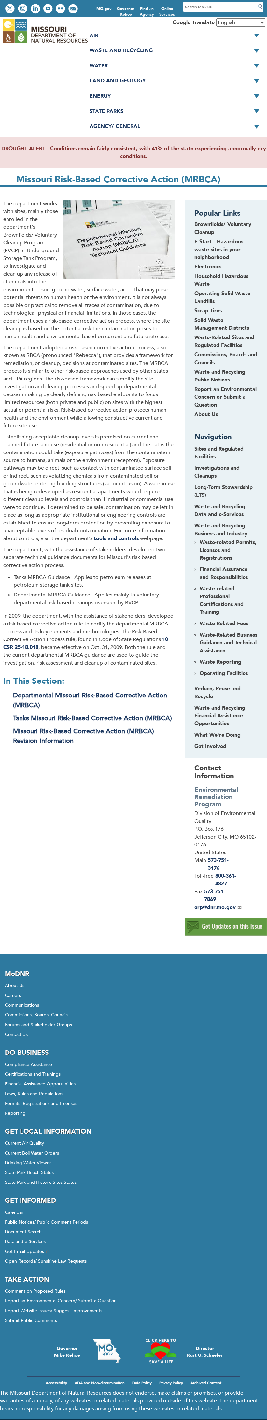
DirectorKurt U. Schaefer (205, 1351)
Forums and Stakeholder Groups (38, 1025)
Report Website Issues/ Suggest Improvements (53, 1311)
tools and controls (116, 538)
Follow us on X (10, 9)
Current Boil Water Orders (32, 1153)
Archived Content (205, 1383)
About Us (206, 414)
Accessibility (56, 1383)
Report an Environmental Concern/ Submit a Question (61, 1301)
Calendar (14, 1212)
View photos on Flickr (61, 9)
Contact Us (16, 1034)
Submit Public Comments (31, 1320)
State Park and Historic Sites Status (41, 1182)
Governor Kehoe (125, 11)
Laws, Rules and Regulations (34, 1094)
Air (94, 35)
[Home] (45, 43)
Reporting (15, 1113)
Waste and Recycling (121, 50)
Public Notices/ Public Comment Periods (46, 1222)
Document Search (23, 1232)
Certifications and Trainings (33, 1074)
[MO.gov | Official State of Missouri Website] (107, 1351)
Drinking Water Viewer (28, 1163)
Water (99, 65)
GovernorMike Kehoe (67, 1351)
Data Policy (142, 1383)
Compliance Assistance (28, 1064)
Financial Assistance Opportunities (40, 1084)
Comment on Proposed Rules (35, 1291)
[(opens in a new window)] (226, 934)
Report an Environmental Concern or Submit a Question (225, 397)
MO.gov (104, 8)
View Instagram (23, 9)
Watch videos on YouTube (48, 9)
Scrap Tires (208, 310)
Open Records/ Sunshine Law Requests (46, 1261)
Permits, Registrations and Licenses (41, 1103)
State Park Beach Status (29, 1172)
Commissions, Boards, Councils (36, 1015)
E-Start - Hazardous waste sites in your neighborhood (218, 249)
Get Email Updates (24, 1251)
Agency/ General (115, 126)
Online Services (167, 11)
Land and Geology (118, 80)
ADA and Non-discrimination (100, 1383)
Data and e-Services (25, 1242)
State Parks (106, 111)
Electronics (207, 266)
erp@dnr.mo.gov (215, 907)
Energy (100, 96)
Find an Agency (147, 11)
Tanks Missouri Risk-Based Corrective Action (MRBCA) (92, 718)
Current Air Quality (24, 1143)
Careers (13, 995)
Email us (73, 9)
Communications (22, 1005)
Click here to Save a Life (160, 1351)
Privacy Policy (171, 1383)
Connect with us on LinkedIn (36, 9)
